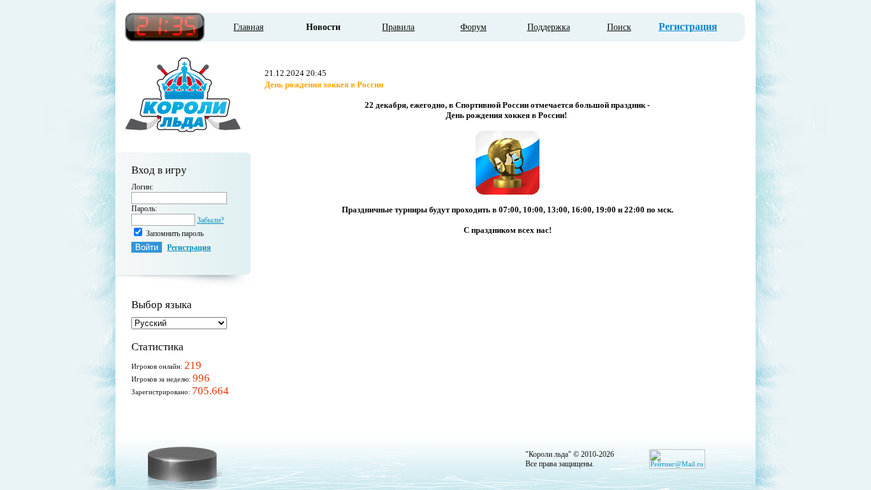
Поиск (619, 27)
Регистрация (688, 26)
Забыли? (210, 220)
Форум (473, 27)
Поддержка (548, 27)
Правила (398, 27)
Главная (248, 27)
